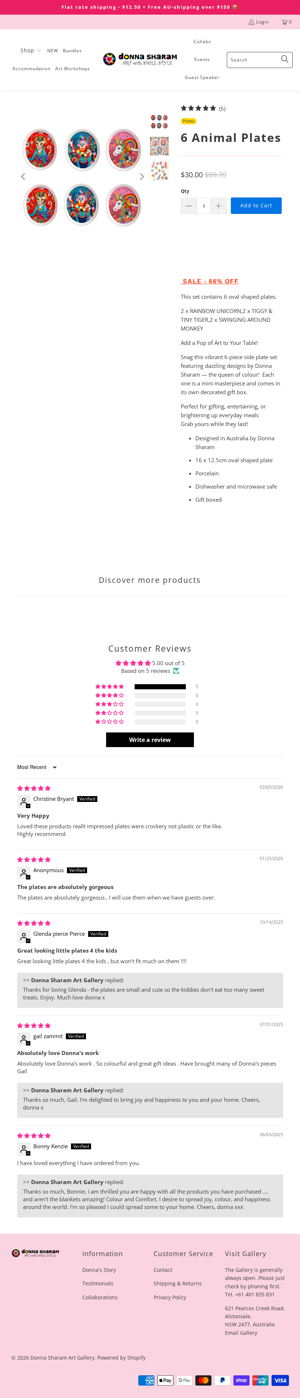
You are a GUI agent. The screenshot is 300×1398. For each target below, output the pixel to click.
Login (262, 22)
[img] (33, 788)
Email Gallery (241, 1332)
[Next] (141, 176)
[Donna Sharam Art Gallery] (139, 59)
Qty (185, 191)
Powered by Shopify (121, 1357)
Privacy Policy (170, 1297)
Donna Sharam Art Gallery (62, 1357)
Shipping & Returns (178, 1283)
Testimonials (97, 1283)
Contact (163, 1269)
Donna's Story (99, 1269)
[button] (31, 51)
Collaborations (100, 1297)
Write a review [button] (150, 740)
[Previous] (24, 176)
